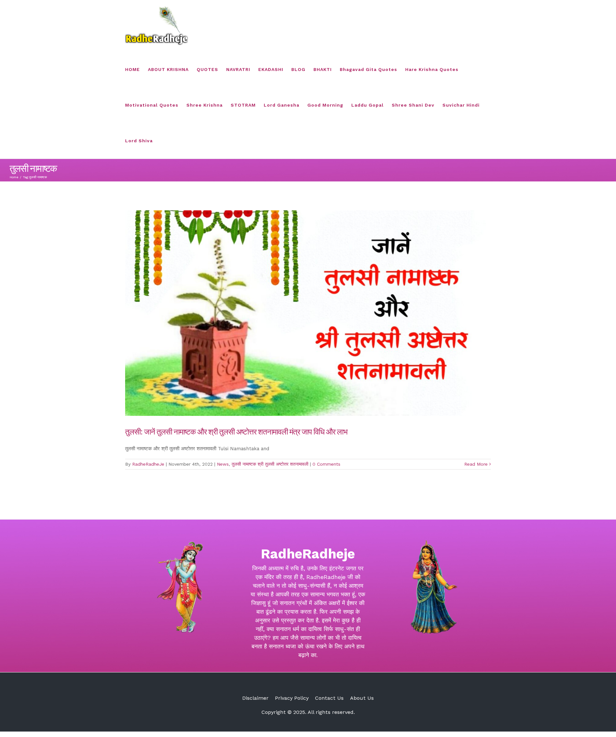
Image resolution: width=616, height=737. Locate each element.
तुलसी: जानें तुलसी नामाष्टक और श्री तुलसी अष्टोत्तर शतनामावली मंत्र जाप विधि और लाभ (236, 431)
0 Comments (326, 464)
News (223, 464)
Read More (476, 464)
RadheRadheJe (148, 464)
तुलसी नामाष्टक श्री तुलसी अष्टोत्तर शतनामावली (270, 464)
